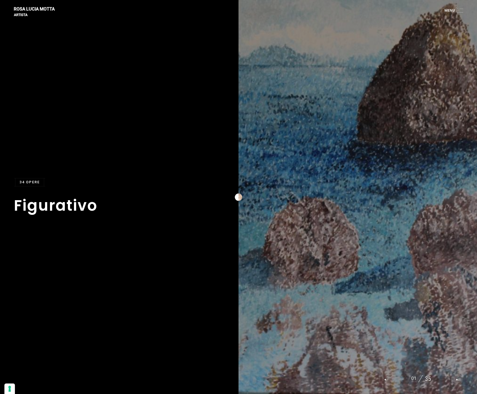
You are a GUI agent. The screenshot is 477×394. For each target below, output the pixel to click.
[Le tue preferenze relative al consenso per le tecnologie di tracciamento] (9, 388)
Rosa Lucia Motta (34, 9)
